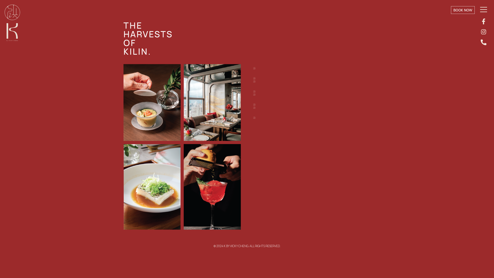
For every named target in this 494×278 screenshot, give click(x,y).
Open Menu (483, 10)
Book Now (462, 10)
